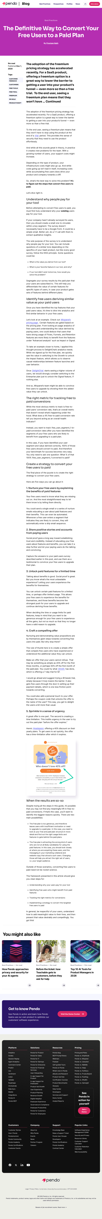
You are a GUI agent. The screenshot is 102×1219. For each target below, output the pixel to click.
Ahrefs (61, 669)
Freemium (13, 96)
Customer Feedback (13, 80)
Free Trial (13, 92)
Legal (27, 1189)
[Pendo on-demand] (85, 4)
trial (37, 135)
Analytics (11, 1053)
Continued (53, 101)
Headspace (38, 728)
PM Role (12, 99)
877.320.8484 (72, 1189)
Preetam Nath (52, 43)
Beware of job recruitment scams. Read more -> (51, 1207)
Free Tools (13, 88)
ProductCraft (15, 103)
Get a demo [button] (94, 4)
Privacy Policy (34, 1189)
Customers (13, 85)
